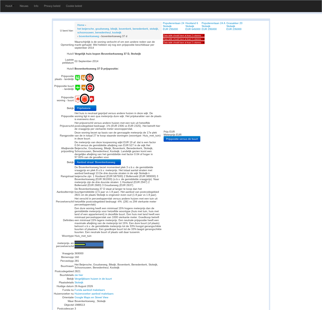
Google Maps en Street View (91, 297)
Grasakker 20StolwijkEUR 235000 (234, 26)
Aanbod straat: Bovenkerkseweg (96, 162)
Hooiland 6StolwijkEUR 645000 (193, 26)
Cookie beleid (74, 6)
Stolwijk (79, 282)
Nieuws (24, 6)
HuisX (8, 6)
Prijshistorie (84, 108)
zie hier (79, 274)
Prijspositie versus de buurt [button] (182, 138)
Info (36, 6)
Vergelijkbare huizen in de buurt (93, 278)
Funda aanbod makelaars (90, 289)
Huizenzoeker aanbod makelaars (94, 293)
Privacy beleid (52, 6)
